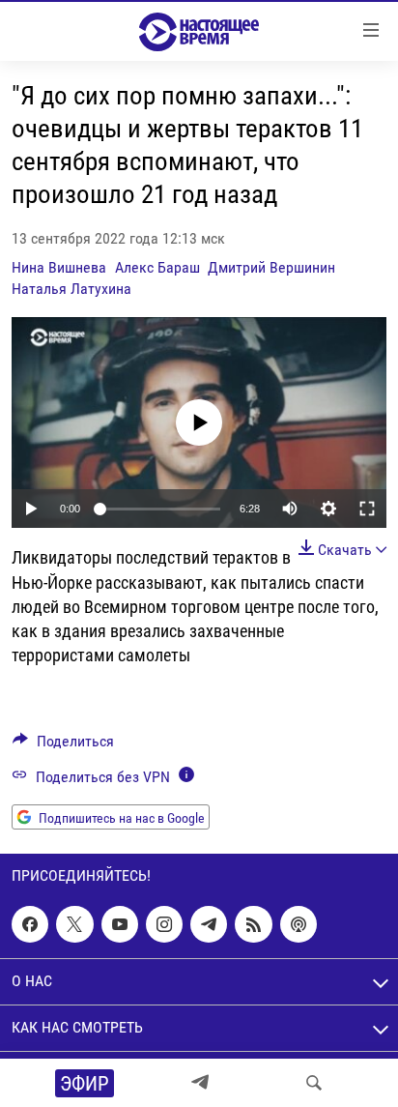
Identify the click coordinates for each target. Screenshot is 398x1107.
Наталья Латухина (71, 288)
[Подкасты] (298, 924)
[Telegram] (200, 1083)
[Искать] (314, 1083)
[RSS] (253, 924)
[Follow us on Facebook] (30, 924)
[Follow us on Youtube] (119, 924)
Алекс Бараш (157, 267)
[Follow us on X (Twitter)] (74, 924)
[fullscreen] (367, 508)
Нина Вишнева (59, 267)
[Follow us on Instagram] (164, 924)
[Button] (63, 746)
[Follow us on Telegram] (208, 924)
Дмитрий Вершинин (271, 267)
